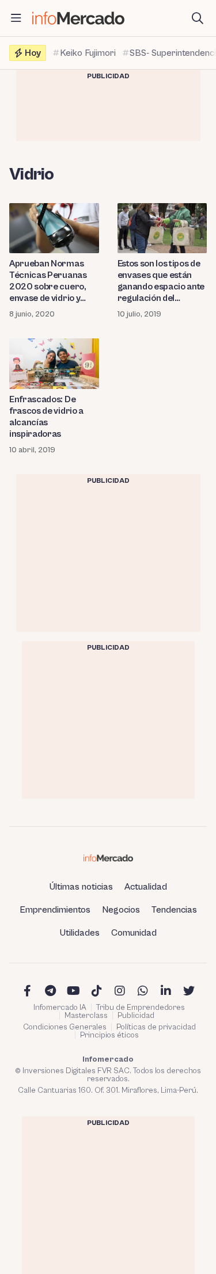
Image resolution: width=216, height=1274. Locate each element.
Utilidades (80, 933)
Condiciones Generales (65, 1027)
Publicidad (136, 1015)
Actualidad (145, 887)
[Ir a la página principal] (78, 18)
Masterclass (86, 1015)
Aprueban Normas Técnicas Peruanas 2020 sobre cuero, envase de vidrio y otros (48, 281)
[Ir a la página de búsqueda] (197, 18)
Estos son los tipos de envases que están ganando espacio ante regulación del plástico (161, 281)
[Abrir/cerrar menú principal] (16, 18)
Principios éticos (109, 1035)
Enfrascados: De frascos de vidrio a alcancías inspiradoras (46, 416)
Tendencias (174, 910)
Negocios (121, 910)
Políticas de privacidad (156, 1027)
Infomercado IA (59, 1007)
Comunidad (134, 933)
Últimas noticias (81, 887)
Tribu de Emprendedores (140, 1007)
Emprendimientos (55, 910)
